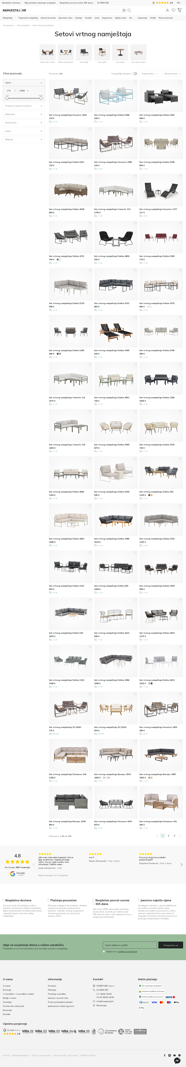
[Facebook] (165, 1055)
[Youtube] (175, 1055)
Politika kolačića (87, 1055)
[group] (57, 863)
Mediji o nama (9, 998)
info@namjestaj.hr (105, 1001)
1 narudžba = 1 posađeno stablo (18, 994)
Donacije (7, 990)
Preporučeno (148, 73)
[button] (167, 10)
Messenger (101, 1005)
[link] (156, 835)
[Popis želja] (173, 10)
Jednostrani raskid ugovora (61, 1006)
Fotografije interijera (121, 73)
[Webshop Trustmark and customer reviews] (140, 1032)
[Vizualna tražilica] (123, 10)
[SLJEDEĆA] (180, 835)
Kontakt (6, 1014)
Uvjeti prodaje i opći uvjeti (65, 1055)
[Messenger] (180, 1055)
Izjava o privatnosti (41, 1055)
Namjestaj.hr (8, 25)
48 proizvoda (170, 73)
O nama (6, 986)
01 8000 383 (102, 990)
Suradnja (7, 1002)
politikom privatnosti (127, 951)
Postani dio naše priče (13, 1006)
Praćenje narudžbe (57, 994)
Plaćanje (52, 990)
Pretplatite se (171, 945)
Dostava (52, 986)
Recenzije (7, 1010)
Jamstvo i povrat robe (58, 998)
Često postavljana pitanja (60, 1002)
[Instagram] (170, 1055)
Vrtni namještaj (23, 25)
